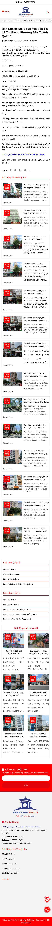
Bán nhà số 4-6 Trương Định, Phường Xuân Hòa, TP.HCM (13, 735)
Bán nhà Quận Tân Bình (11, 868)
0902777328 (30, 2)
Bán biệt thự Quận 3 (11, 604)
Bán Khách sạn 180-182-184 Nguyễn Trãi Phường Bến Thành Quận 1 (36, 212)
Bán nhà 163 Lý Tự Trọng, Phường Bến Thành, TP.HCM (14, 694)
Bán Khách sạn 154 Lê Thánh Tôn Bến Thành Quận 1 (35, 237)
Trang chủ (6, 21)
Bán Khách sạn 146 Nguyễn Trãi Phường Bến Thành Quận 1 (36, 478)
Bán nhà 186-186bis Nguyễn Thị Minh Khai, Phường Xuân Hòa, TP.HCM (38, 735)
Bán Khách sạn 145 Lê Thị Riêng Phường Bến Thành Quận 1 (36, 504)
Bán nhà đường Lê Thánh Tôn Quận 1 (18, 584)
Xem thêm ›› (8, 203)
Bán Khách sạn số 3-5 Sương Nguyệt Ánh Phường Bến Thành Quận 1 (36, 400)
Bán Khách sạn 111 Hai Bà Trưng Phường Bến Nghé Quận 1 (36, 375)
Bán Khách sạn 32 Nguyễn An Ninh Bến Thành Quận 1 (35, 292)
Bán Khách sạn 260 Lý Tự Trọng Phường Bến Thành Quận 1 (36, 186)
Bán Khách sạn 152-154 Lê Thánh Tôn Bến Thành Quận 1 (35, 265)
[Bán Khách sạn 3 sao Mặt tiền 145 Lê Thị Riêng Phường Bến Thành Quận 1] (26, 11)
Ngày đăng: (8, 41)
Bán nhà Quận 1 (9, 569)
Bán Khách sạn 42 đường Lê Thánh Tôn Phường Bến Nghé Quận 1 (35, 530)
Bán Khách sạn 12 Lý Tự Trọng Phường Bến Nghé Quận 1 (36, 426)
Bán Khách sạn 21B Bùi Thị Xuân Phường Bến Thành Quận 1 (36, 452)
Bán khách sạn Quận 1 (21, 21)
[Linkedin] (20, 170)
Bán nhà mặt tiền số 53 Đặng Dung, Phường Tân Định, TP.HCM (38, 694)
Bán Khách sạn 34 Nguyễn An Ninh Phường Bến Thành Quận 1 (36, 319)
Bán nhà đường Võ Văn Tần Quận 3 (17, 619)
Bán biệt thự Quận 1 (11, 579)
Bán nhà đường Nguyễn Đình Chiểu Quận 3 (20, 614)
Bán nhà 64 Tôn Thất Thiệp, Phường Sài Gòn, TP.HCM (38, 652)
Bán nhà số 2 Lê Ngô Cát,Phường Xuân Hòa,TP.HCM (14, 652)
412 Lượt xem (31, 41)
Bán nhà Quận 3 (9, 600)
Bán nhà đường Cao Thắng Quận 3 (16, 609)
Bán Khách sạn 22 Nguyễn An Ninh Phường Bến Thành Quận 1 (36, 345)
